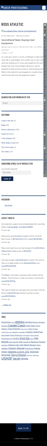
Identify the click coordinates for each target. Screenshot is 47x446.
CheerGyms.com (6, 332)
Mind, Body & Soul (8, 143)
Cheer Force (24, 329)
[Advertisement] (23, 391)
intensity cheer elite (26, 47)
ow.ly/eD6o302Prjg (8, 281)
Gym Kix (25, 338)
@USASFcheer (14, 293)
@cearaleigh (13, 227)
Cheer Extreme (14, 329)
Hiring (31, 338)
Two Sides (5, 152)
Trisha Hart (35, 355)
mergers (4, 345)
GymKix (16, 339)
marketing (26, 342)
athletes (19, 322)
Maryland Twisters (38, 342)
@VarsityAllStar (30, 263)
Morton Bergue (30, 345)
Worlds (24, 358)
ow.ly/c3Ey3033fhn (35, 239)
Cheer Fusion (33, 329)
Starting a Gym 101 (18, 351)
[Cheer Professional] (14, 8)
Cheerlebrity (14, 332)
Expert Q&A (26, 335)
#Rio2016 (27, 251)
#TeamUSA (5, 251)
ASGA (13, 322)
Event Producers (16, 335)
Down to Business (8, 130)
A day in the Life (7, 121)
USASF (6, 358)
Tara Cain (29, 355)
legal (20, 342)
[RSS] (45, 139)
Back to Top (23, 428)
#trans (7, 275)
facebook (5, 199)
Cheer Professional (22, 438)
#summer (18, 236)
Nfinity (38, 345)
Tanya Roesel (18, 355)
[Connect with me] (45, 115)
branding (28, 322)
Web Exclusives (22, 36)
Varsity (17, 358)
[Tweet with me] (45, 161)
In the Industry (8, 36)
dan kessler (5, 335)
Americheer (6, 322)
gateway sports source (9, 47)
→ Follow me (6, 305)
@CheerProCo (18, 239)
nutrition (4, 348)
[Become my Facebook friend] (45, 65)
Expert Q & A (6, 134)
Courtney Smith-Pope (34, 332)
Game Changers (34, 335)
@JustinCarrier (21, 260)
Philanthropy (29, 348)
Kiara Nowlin (13, 342)
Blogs (3, 125)
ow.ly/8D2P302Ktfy (8, 296)
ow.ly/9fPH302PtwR (8, 266)
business (4, 326)
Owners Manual (16, 348)
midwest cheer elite (16, 345)
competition (22, 332)
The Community (7, 147)
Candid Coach (16, 325)
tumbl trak (5, 50)
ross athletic (38, 47)
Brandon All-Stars (38, 322)
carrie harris (30, 326)
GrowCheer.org (6, 339)
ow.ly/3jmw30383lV (26, 227)
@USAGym (40, 248)
